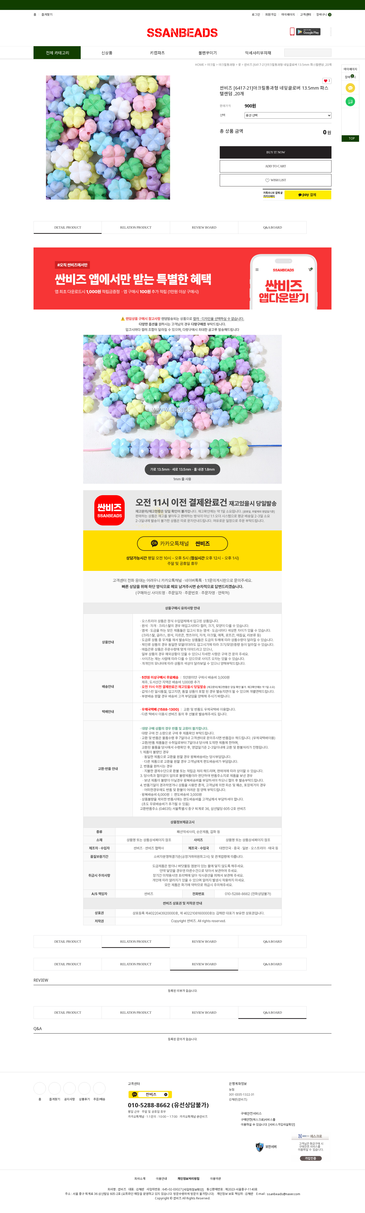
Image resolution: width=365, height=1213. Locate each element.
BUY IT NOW (275, 152)
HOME (199, 65)
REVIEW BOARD (204, 227)
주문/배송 (99, 1099)
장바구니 (350, 76)
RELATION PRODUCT (135, 227)
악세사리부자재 (258, 53)
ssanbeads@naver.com (283, 1194)
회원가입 (270, 14)
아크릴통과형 (227, 65)
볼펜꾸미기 (207, 53)
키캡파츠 (157, 53)
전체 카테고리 (57, 53)
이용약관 (215, 1179)
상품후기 (84, 1099)
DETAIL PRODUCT (67, 227)
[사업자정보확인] (193, 1189)
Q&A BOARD (272, 227)
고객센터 (305, 14)
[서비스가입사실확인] (281, 1124)
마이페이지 (350, 69)
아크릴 (211, 65)
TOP (352, 138)
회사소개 (139, 1179)
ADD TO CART (275, 166)
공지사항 (69, 1099)
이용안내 (161, 1179)
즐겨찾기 (46, 14)
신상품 (106, 53)
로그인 (256, 14)
